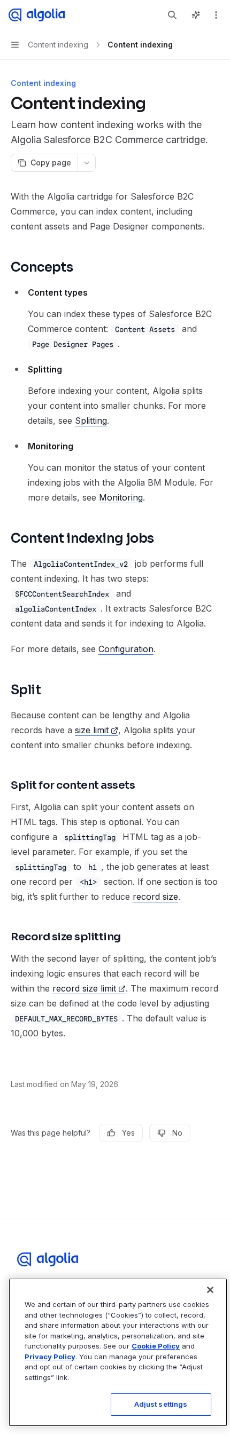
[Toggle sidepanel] (195, 15)
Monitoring (121, 497)
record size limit (84, 988)
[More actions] (216, 14)
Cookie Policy (156, 1346)
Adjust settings (161, 1404)
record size (155, 896)
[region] (118, 1352)
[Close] (210, 1290)
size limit (92, 730)
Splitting (91, 420)
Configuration (126, 649)
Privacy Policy (50, 1356)
